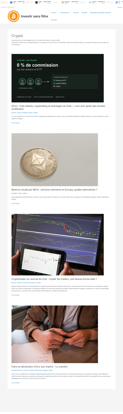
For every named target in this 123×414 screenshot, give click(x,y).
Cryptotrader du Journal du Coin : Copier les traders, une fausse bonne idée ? (54, 279)
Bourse (14, 112)
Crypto (19, 112)
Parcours (76, 12)
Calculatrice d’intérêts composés (100, 12)
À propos (54, 20)
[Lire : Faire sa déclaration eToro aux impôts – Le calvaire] (55, 334)
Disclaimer (119, 7)
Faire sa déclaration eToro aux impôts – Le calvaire (40, 366)
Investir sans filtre (34, 16)
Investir (53, 12)
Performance (64, 12)
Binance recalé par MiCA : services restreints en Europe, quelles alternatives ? (54, 189)
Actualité (84, 12)
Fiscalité (24, 112)
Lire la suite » (16, 123)
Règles (45, 370)
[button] (57, 12)
